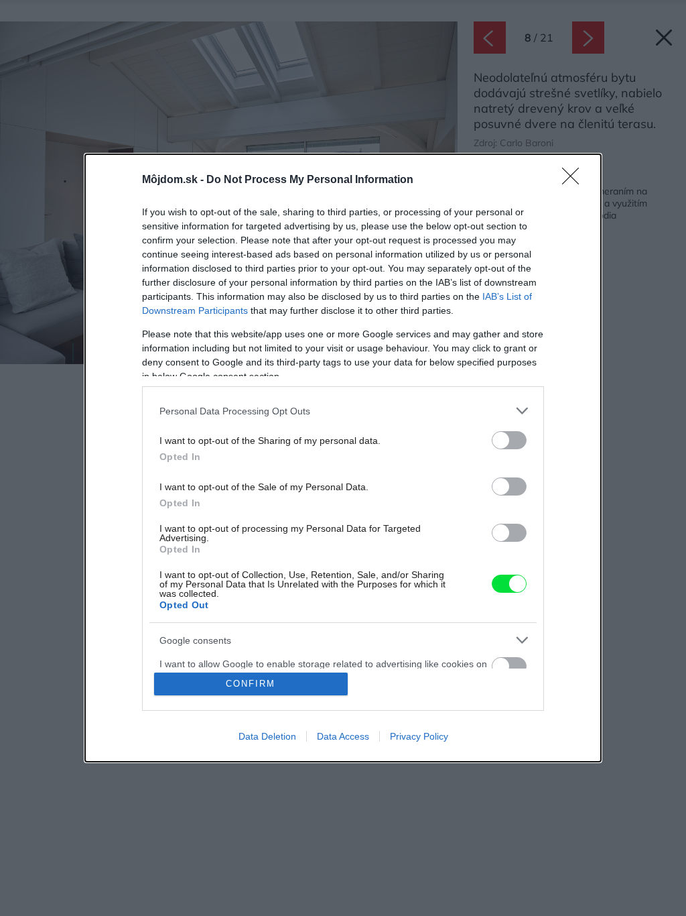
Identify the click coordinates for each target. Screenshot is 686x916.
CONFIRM (250, 684)
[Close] (575, 180)
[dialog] (343, 458)
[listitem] (343, 411)
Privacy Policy (419, 736)
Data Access (343, 736)
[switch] (509, 440)
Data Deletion (267, 736)
